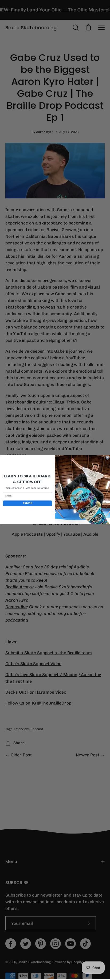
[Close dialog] (107, 457)
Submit (27, 503)
